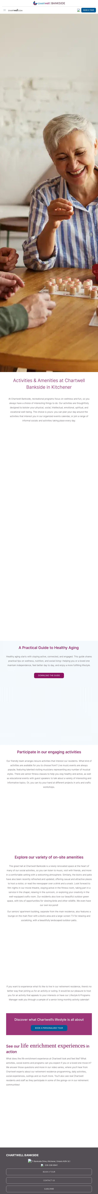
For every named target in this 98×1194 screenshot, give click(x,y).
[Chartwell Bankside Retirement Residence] (49, 3)
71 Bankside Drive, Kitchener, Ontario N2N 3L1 (51, 1161)
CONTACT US (49, 1180)
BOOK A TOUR (88, 10)
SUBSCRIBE (49, 1189)
